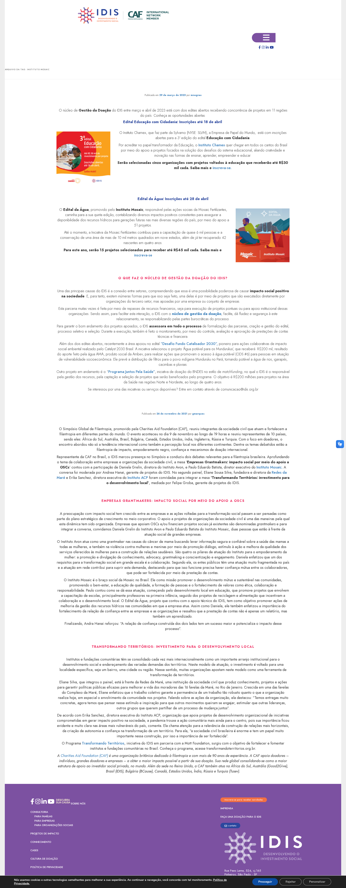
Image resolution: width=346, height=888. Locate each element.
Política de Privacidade (46, 867)
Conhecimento (40, 842)
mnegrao (196, 95)
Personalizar (317, 882)
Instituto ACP (137, 477)
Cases (34, 850)
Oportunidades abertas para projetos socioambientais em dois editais (173, 87)
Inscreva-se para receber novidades (243, 799)
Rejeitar (291, 882)
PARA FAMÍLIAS (43, 816)
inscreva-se (143, 255)
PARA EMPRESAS (44, 821)
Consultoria (39, 812)
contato (232, 825)
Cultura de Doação (44, 859)
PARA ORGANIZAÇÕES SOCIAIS (53, 825)
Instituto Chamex (211, 145)
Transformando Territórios (103, 743)
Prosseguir (265, 882)
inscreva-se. (222, 167)
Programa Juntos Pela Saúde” (131, 371)
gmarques (198, 414)
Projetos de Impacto (44, 833)
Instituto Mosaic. (269, 467)
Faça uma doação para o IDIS (240, 817)
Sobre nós (78, 803)
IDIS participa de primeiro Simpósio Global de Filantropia (173, 406)
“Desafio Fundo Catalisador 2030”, (189, 343)
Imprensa (226, 808)
